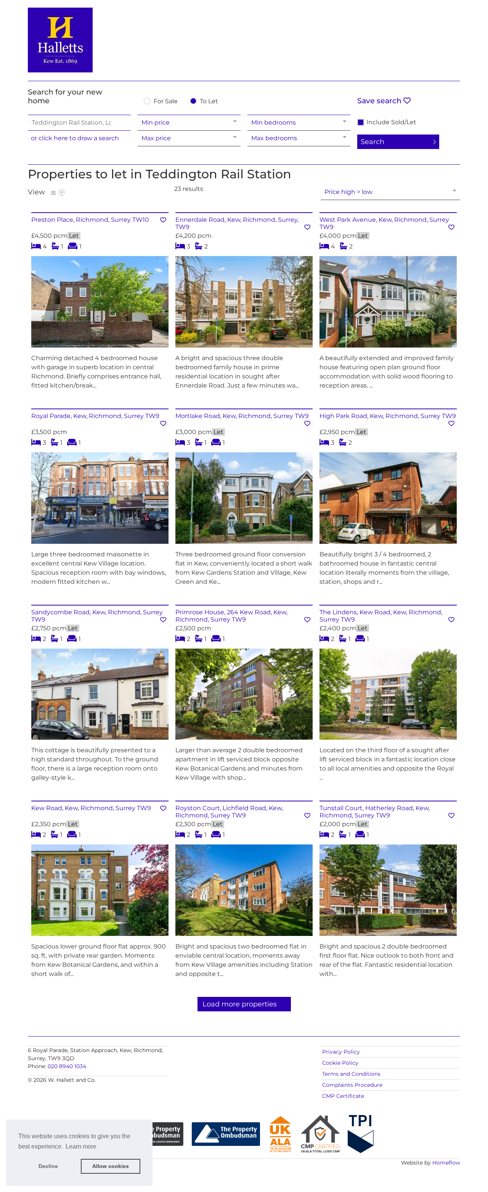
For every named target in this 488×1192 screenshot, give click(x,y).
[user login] (431, 19)
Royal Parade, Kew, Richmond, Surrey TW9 (95, 416)
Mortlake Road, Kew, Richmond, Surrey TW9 (242, 416)
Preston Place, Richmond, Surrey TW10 (90, 219)
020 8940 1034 (67, 1066)
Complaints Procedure (352, 1084)
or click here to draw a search (75, 138)
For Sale (166, 101)
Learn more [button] (81, 1146)
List (53, 192)
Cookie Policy (340, 1062)
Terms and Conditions (351, 1073)
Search (372, 142)
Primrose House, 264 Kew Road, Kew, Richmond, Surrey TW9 (231, 616)
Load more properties (239, 1004)
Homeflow (446, 1162)
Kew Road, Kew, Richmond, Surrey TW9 (91, 808)
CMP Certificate (343, 1096)
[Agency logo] (244, 39)
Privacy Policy (341, 1051)
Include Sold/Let (391, 122)
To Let (209, 101)
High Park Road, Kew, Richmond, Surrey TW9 (387, 416)
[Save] (163, 220)
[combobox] (79, 123)
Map (61, 192)
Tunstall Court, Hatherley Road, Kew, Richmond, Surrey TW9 (374, 811)
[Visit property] (100, 304)
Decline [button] (48, 1166)
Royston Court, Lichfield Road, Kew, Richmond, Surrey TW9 (229, 811)
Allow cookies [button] (110, 1166)
